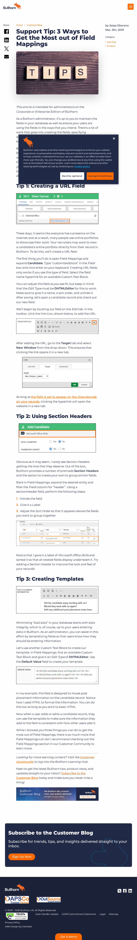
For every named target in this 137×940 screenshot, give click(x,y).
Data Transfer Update (46, 914)
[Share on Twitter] (6, 49)
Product (111, 46)
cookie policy (82, 166)
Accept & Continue (100, 176)
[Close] (114, 138)
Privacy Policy (12, 922)
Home (19, 25)
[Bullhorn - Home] (15, 888)
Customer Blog (34, 25)
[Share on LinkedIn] (6, 41)
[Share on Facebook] (6, 32)
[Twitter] (119, 891)
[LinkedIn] (130, 891)
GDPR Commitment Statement (79, 914)
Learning (111, 42)
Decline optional (72, 176)
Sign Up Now (21, 856)
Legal (102, 914)
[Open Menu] (131, 7)
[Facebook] (125, 891)
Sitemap (113, 914)
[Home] (12, 8)
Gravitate (27, 926)
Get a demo (68, 936)
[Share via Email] (6, 57)
